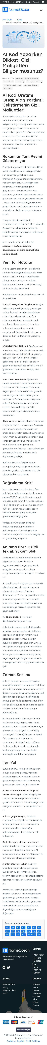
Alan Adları (38, 955)
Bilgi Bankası (10, 990)
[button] (41, 10)
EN (39, 935)
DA (23, 935)
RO (7, 931)
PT (13, 931)
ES (13, 935)
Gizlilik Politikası (33, 1041)
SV (34, 927)
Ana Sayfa (7, 19)
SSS (17, 2)
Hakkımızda (9, 984)
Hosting (37, 958)
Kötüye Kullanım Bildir (36, 996)
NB (23, 931)
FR (7, 935)
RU (7, 927)
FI (39, 927)
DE (18, 935)
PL (18, 931)
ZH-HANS (31, 935)
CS (23, 927)
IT (39, 931)
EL (18, 927)
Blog (19, 19)
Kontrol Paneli (32, 2)
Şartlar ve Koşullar (15, 1041)
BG (13, 927)
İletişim (36, 984)
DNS (35, 967)
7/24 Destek (8, 2)
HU (34, 931)
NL (29, 931)
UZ (29, 927)
